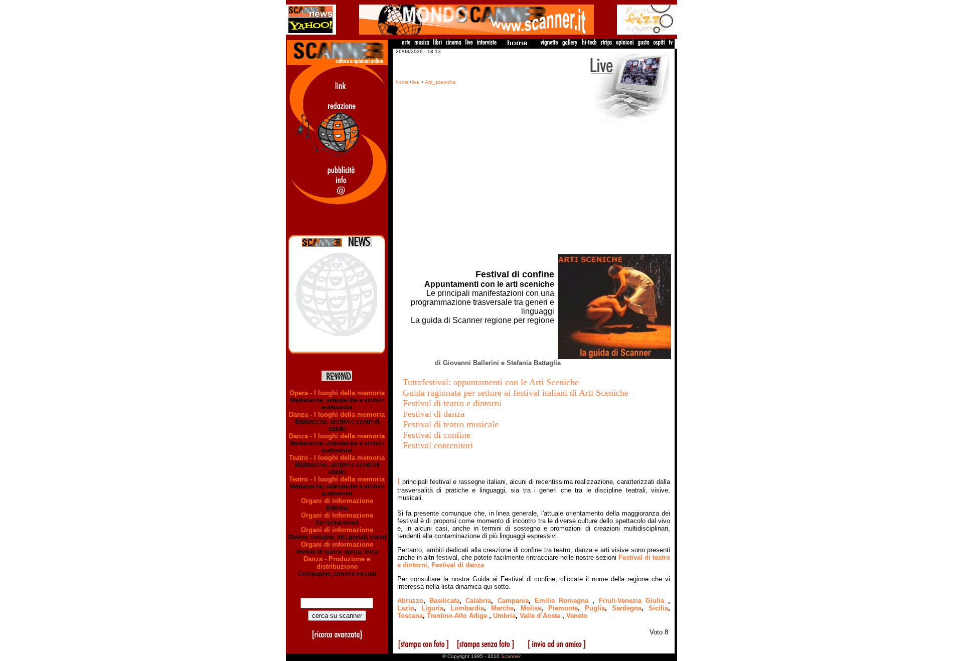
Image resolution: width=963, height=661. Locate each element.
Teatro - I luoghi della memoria (337, 457)
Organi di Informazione (337, 515)
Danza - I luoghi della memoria (337, 414)
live (415, 82)
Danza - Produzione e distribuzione (336, 562)
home (402, 82)
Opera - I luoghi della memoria (337, 393)
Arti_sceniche (440, 82)
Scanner (511, 656)
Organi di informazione (337, 501)
